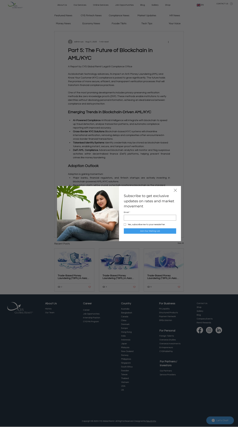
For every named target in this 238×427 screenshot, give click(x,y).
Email (127, 212)
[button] (175, 190)
